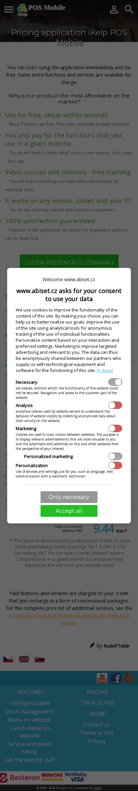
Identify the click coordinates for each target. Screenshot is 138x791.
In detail (105, 370)
